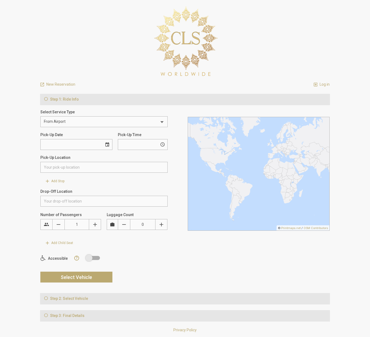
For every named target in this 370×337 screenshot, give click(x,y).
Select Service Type (57, 112)
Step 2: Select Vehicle (68, 298)
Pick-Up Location (55, 157)
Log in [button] (324, 84)
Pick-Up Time (129, 135)
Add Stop (57, 181)
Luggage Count (120, 215)
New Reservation (60, 84)
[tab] (185, 99)
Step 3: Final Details (67, 315)
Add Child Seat (61, 243)
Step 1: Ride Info (64, 99)
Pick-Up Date (51, 135)
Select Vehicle (76, 277)
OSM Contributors (316, 228)
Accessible (57, 258)
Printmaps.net (291, 228)
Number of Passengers (61, 215)
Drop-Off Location (56, 191)
